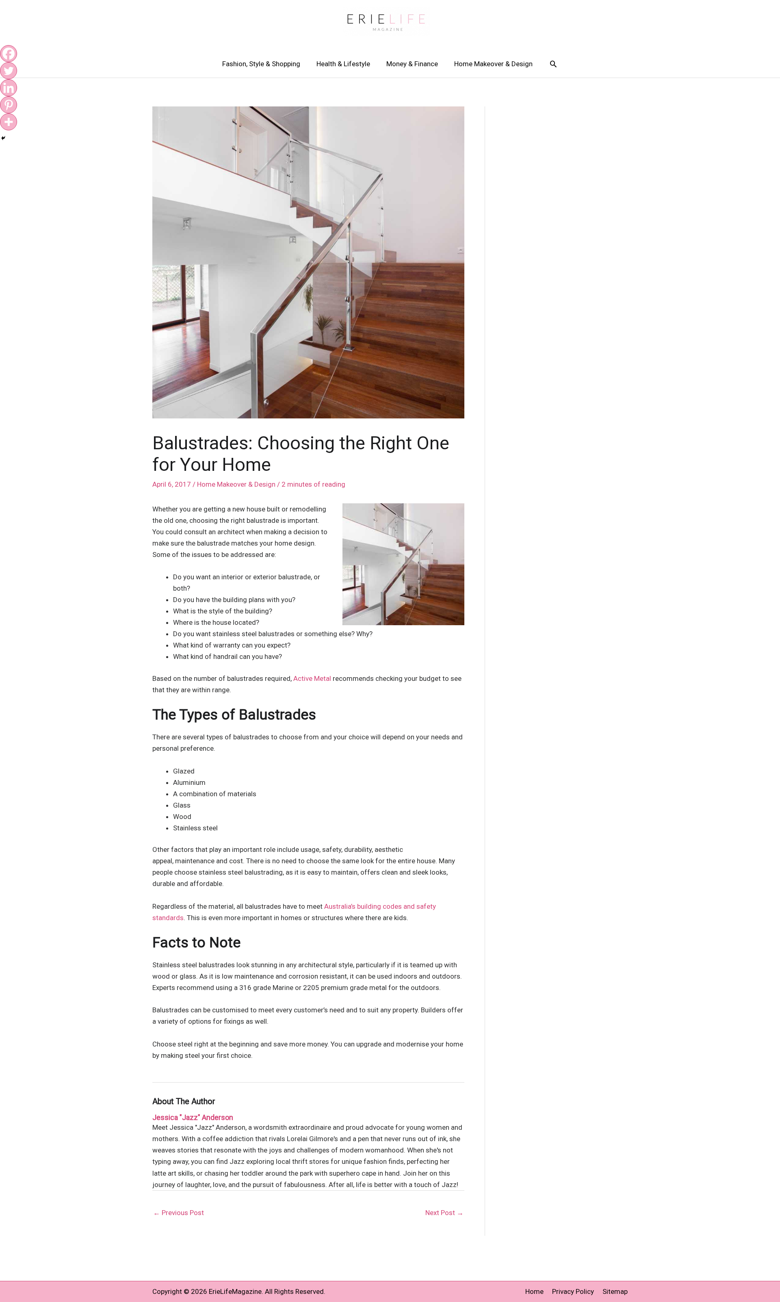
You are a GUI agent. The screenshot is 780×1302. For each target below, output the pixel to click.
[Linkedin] (8, 87)
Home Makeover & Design (493, 64)
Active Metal (312, 678)
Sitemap (615, 1291)
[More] (8, 121)
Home (534, 1291)
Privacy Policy (573, 1291)
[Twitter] (8, 70)
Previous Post (178, 1213)
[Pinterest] (8, 104)
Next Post (444, 1213)
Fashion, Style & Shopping (261, 64)
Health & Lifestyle (343, 64)
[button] (553, 63)
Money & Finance (412, 64)
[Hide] (3, 138)
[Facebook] (8, 53)
